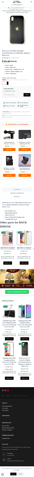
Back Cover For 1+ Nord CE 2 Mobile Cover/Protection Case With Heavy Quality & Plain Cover (24, 362)
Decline (20, 474)
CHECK (27, 94)
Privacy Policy (5, 425)
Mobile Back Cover (25, 115)
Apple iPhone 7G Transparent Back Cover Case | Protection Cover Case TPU (24, 249)
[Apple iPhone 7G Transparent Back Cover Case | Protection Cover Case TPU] (24, 238)
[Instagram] (5, 390)
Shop (3, 395)
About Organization (7, 406)
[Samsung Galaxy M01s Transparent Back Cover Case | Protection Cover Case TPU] (9, 349)
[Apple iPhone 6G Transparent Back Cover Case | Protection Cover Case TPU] (7, 238)
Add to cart (7, 263)
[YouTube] (8, 390)
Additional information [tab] (17, 193)
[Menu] (2, 2)
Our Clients (5, 408)
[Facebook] (3, 390)
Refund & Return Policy (8, 428)
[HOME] (8, 7)
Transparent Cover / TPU (7, 258)
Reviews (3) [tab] (17, 196)
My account (23, 395)
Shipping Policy (6, 438)
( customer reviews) (15, 57)
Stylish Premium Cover (24, 375)
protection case (7, 117)
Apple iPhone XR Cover (12, 115)
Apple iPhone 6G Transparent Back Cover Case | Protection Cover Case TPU (7, 249)
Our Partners (5, 410)
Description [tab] (17, 189)
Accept (13, 474)
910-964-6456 (10, 455)
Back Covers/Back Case (17, 111)
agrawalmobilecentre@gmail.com (15, 460)
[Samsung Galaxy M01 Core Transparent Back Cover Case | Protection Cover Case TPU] (9, 311)
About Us (16, 395)
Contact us (9, 395)
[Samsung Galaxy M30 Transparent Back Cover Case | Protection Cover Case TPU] (25, 311)
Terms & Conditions (7, 430)
